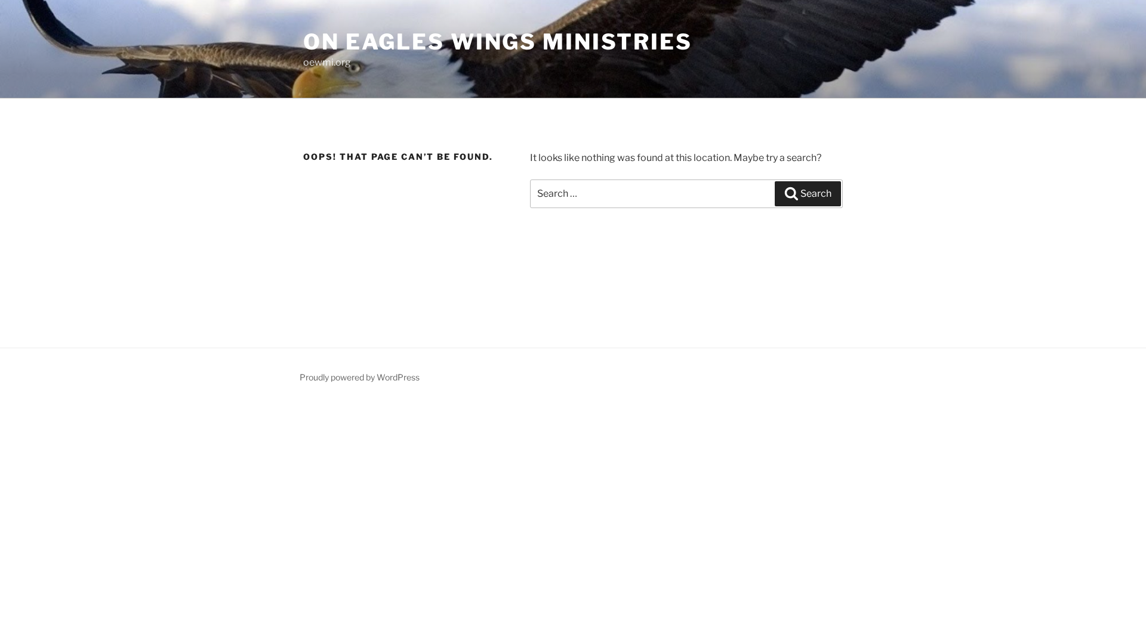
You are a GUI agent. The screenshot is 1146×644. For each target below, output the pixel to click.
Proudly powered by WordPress (360, 377)
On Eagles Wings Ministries (497, 42)
